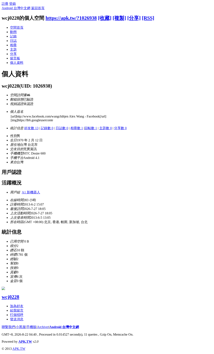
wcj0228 (10, 297)
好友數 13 (31, 128)
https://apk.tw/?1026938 (71, 18)
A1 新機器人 (31, 192)
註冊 (5, 3)
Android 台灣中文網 (16, 8)
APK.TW (25, 341)
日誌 (13, 40)
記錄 (13, 36)
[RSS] (148, 18)
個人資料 (16, 62)
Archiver (43, 327)
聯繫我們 (8, 327)
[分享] (134, 18)
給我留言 (16, 310)
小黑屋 (21, 327)
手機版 (31, 327)
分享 (13, 54)
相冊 (13, 45)
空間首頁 (16, 27)
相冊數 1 (76, 128)
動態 (13, 32)
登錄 (12, 3)
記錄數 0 (47, 128)
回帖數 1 (90, 128)
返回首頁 (38, 8)
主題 (13, 49)
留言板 (15, 58)
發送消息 (16, 319)
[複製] (119, 18)
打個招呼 (16, 315)
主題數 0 (105, 128)
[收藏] (104, 18)
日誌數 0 (62, 128)
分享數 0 (120, 128)
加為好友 (16, 306)
